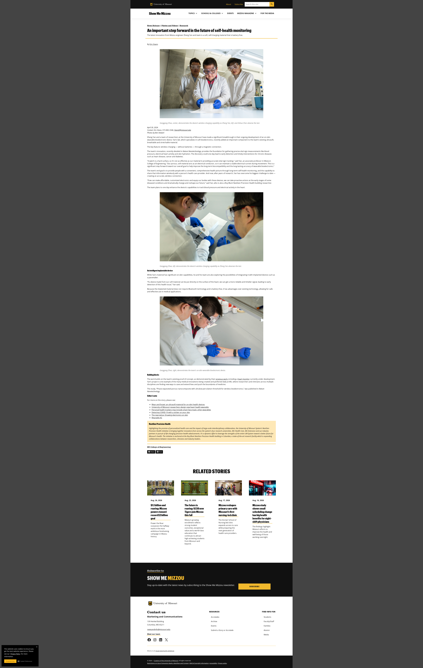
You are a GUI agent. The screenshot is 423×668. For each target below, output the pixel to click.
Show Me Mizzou (160, 13)
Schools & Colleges (212, 13)
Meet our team (153, 634)
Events (230, 13)
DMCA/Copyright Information (199, 663)
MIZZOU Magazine (247, 13)
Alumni (267, 630)
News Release (153, 26)
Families (267, 626)
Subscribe (239, 4)
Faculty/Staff (269, 621)
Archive (214, 621)
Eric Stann (154, 44)
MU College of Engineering (159, 447)
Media (266, 634)
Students (267, 617)
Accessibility (213, 663)
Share (152, 452)
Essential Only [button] (10, 661)
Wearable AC (157, 418)
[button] (25, 661)
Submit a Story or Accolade (222, 630)
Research (184, 26)
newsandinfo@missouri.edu (158, 629)
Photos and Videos (169, 26)
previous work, (222, 379)
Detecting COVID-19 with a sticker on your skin (171, 412)
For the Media (267, 13)
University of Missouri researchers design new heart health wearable (180, 407)
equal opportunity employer (165, 651)
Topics (193, 13)
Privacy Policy (15, 654)
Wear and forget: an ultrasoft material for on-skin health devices (178, 404)
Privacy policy (222, 663)
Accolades (215, 617)
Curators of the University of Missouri (166, 661)
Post (160, 452)
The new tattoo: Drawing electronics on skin (170, 415)
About (228, 4)
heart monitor (244, 379)
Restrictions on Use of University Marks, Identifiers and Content (168, 663)
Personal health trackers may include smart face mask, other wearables (181, 410)
